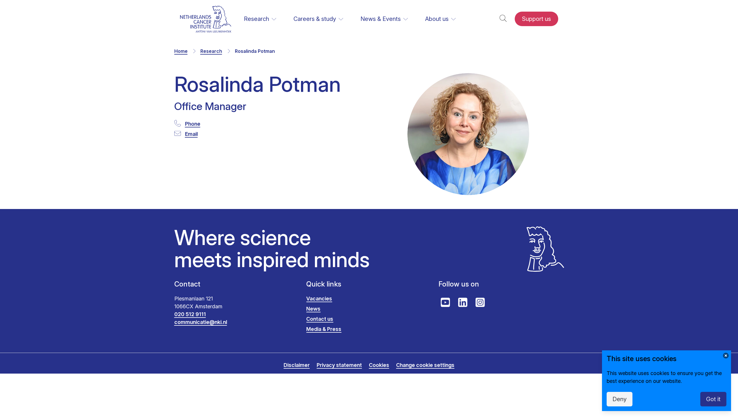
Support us (536, 18)
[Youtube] (445, 302)
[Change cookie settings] (726, 355)
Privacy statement (339, 365)
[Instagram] (480, 302)
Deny (619, 399)
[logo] (206, 19)
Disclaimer (297, 365)
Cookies (379, 365)
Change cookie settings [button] (425, 365)
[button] (503, 19)
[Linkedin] (463, 302)
